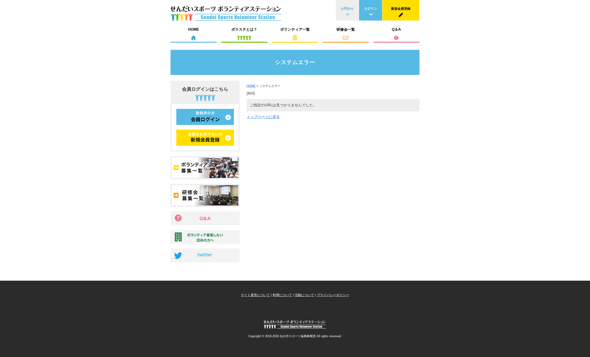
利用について (282, 295)
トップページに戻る (263, 117)
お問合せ (347, 8)
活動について (304, 295)
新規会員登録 (400, 8)
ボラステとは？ (244, 29)
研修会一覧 (345, 29)
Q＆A (396, 29)
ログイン (370, 8)
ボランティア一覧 (295, 29)
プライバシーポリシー (333, 295)
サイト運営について (255, 295)
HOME (193, 29)
